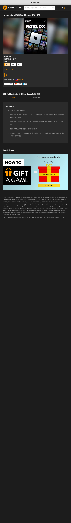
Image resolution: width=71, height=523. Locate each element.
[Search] (53, 8)
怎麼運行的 (36, 97)
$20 (13, 64)
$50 (19, 64)
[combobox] (41, 8)
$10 (7, 64)
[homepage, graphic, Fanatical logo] (12, 7)
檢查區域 (20, 80)
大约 (13, 97)
